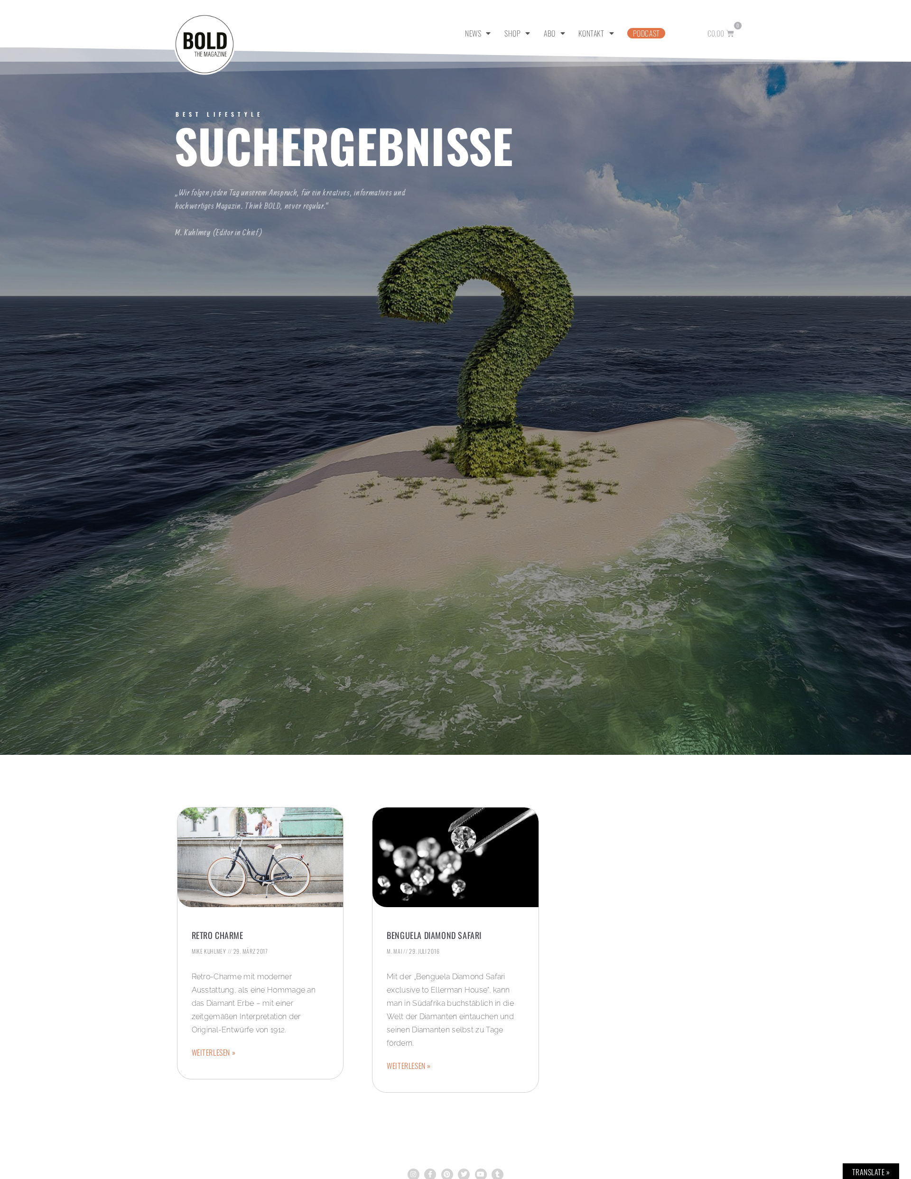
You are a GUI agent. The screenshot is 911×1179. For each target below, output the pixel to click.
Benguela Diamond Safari (434, 935)
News (473, 33)
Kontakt (591, 33)
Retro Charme (217, 935)
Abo (550, 33)
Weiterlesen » (214, 1052)
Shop (512, 33)
